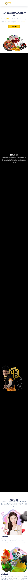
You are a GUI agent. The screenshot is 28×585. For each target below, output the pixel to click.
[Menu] (25, 3)
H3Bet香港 (8, 18)
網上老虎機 (4, 574)
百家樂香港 (4, 536)
